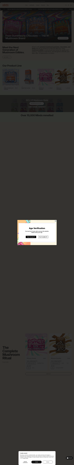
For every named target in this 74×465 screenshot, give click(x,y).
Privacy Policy (25, 458)
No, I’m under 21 (43, 237)
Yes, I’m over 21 (31, 237)
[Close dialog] (55, 221)
